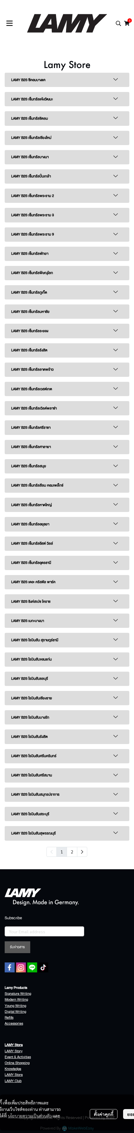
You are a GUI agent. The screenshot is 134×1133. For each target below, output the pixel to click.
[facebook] (10, 967)
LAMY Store (14, 1075)
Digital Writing (15, 1012)
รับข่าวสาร (17, 947)
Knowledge (13, 1069)
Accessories (14, 1023)
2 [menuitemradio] (72, 851)
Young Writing (15, 1006)
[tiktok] (43, 967)
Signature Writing (18, 994)
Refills (9, 1018)
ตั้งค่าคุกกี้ (103, 1114)
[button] (118, 23)
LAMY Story (13, 1051)
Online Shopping (17, 1063)
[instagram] (21, 967)
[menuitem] (82, 852)
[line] (32, 967)
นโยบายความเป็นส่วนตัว (30, 1115)
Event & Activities (18, 1057)
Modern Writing (16, 1000)
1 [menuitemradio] (61, 851)
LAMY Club (13, 1081)
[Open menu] (9, 23)
